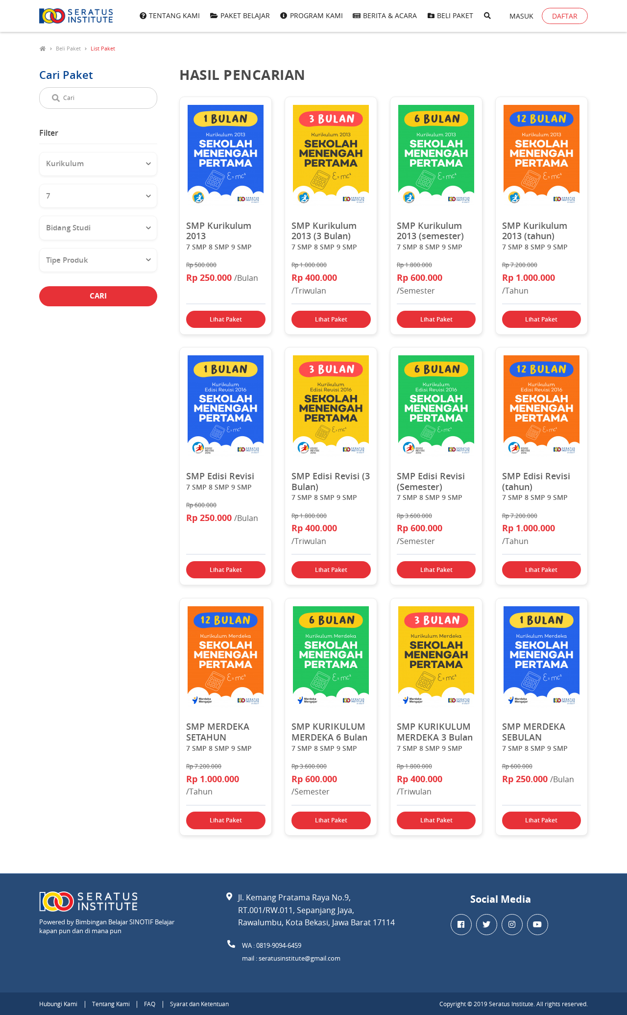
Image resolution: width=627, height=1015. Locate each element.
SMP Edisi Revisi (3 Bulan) (330, 481)
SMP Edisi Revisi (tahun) (536, 481)
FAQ (149, 1004)
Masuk (521, 16)
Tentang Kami (111, 1004)
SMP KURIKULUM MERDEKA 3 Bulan (435, 732)
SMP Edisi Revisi (220, 476)
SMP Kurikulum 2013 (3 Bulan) (324, 231)
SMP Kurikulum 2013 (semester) (430, 231)
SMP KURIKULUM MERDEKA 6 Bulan (329, 732)
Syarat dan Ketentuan (199, 1004)
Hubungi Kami (58, 1004)
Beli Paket (68, 48)
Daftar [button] (565, 16)
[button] (487, 16)
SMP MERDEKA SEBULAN (533, 732)
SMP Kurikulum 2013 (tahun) (534, 231)
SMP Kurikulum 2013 (218, 231)
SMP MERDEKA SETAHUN (217, 732)
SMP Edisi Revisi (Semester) (431, 481)
